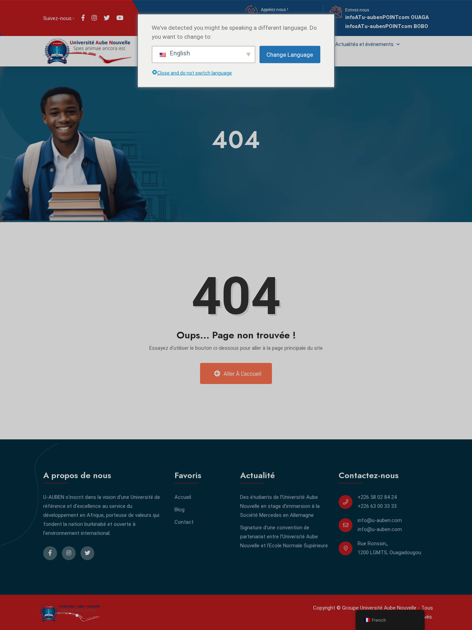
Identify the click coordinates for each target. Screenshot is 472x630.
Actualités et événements (364, 44)
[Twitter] (107, 17)
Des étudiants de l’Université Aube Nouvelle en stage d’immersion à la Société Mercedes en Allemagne (280, 506)
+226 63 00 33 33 (377, 506)
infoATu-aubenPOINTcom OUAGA (387, 17)
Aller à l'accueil (241, 374)
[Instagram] (94, 17)
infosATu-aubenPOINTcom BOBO (386, 26)
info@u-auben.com (380, 520)
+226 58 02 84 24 (377, 497)
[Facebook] (83, 17)
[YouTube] (119, 17)
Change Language (289, 54)
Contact (183, 522)
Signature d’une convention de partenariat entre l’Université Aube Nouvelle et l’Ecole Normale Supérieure (284, 536)
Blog (179, 509)
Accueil (182, 497)
